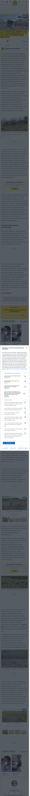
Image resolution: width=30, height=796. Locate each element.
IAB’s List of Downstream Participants (16, 368)
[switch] (25, 376)
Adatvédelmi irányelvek (23, 448)
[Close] (27, 348)
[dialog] (15, 398)
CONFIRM (9, 443)
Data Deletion (5, 448)
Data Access (13, 448)
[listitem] (15, 373)
